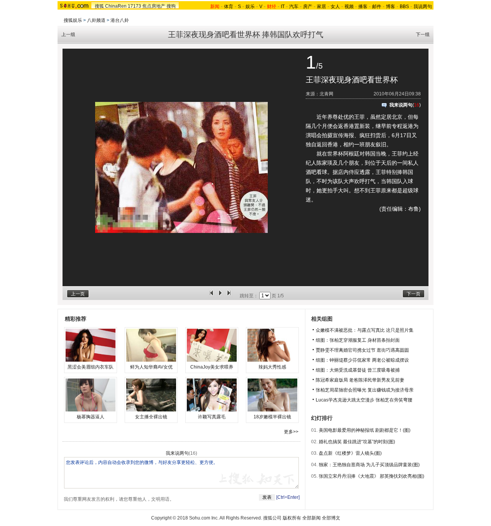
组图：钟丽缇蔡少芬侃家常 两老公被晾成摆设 (362, 360)
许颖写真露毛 (212, 416)
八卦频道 (96, 20)
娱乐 (250, 6)
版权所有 (292, 518)
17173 (134, 6)
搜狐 (99, 6)
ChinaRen (116, 6)
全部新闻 (311, 518)
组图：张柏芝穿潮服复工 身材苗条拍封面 (358, 340)
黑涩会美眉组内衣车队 (91, 367)
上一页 (78, 294)
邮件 (376, 6)
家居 (321, 6)
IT (283, 6)
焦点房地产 (153, 6)
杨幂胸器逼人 (90, 416)
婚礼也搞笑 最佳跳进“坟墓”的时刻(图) (357, 441)
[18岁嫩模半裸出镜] (272, 395)
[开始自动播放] (220, 295)
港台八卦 (119, 20)
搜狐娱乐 (73, 20)
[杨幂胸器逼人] (90, 395)
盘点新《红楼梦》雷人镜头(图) (350, 453)
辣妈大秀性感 (272, 367)
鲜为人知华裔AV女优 (151, 367)
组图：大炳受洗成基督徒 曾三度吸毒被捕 (358, 370)
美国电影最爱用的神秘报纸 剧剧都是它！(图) (364, 430)
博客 (390, 6)
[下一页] (229, 295)
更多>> (291, 431)
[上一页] (211, 295)
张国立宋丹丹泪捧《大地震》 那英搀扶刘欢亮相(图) (371, 476)
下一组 (423, 34)
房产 (307, 6)
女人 (335, 6)
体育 (228, 6)
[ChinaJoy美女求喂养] (212, 345)
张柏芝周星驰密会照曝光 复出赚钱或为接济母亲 (365, 390)
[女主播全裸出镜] (151, 395)
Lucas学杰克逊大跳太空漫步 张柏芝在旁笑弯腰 (364, 400)
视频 (349, 6)
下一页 (413, 294)
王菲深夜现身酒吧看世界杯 (352, 79)
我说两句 (423, 6)
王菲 (359, 117)
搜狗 (171, 6)
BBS (404, 6)
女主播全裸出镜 (151, 416)
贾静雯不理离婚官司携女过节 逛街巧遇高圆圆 (362, 350)
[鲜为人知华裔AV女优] (151, 345)
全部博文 (331, 518)
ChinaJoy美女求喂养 (211, 367)
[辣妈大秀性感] (272, 345)
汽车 (293, 6)
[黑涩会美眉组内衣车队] (90, 345)
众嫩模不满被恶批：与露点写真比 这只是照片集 (365, 330)
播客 (362, 6)
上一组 (68, 34)
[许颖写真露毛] (212, 395)
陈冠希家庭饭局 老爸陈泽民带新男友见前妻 (360, 380)
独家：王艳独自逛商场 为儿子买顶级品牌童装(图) (369, 464)
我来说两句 (400, 105)
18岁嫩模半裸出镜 (272, 416)
